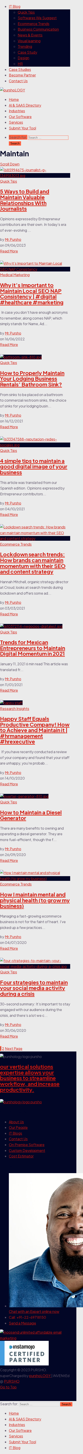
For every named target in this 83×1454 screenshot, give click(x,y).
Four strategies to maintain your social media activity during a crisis (34, 988)
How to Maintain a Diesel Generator (31, 815)
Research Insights (14, 708)
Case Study (27, 52)
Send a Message (22, 1323)
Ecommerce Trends (33, 23)
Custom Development (27, 1150)
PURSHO (11, 1381)
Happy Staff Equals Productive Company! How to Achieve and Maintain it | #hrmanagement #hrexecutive (34, 730)
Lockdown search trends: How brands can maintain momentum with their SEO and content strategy (33, 563)
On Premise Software (26, 1144)
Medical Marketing (15, 274)
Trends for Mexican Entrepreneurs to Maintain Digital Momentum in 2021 (32, 648)
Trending (25, 46)
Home (14, 99)
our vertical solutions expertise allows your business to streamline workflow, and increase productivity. (30, 1078)
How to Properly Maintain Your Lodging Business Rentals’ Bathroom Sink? (32, 378)
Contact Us (18, 80)
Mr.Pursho (13, 239)
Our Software (20, 116)
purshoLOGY (40, 1375)
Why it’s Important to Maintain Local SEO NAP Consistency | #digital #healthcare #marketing (32, 293)
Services (16, 122)
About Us (16, 1121)
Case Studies (20, 69)
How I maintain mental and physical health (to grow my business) (35, 900)
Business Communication (38, 29)
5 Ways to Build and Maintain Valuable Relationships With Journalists (24, 200)
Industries (17, 110)
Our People (18, 1127)
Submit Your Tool (22, 128)
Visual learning (29, 40)
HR (20, 63)
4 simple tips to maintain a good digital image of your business (33, 466)
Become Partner (22, 75)
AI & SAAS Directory (25, 105)
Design (23, 57)
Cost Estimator (21, 1156)
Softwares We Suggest (37, 17)
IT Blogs (15, 1133)
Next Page (13, 1048)
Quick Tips (26, 12)
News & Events (30, 35)
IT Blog (14, 6)
